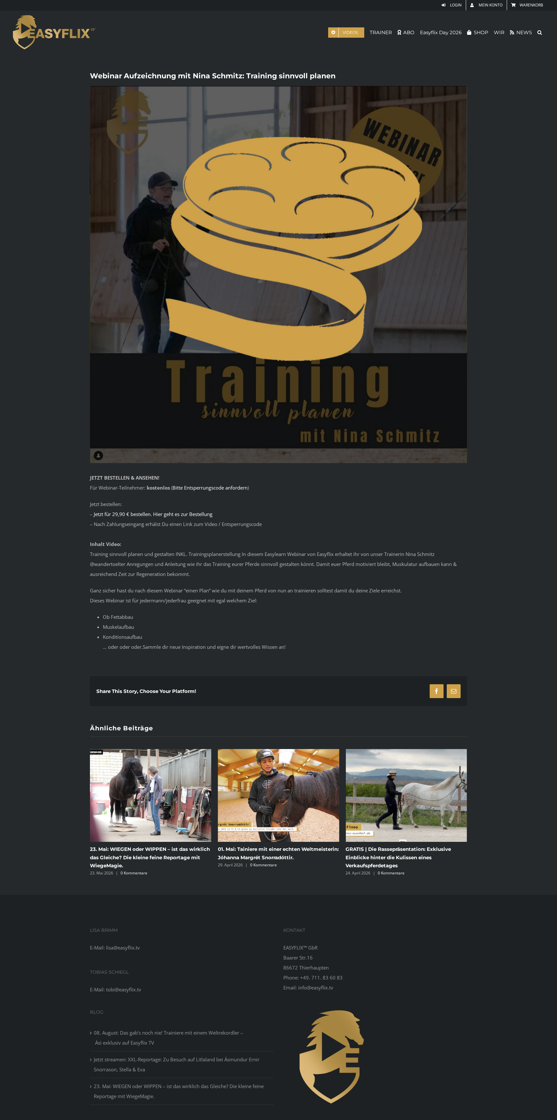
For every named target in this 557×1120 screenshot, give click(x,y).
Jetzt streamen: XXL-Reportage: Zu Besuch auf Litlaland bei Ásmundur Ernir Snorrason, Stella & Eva (176, 1064)
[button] (539, 32)
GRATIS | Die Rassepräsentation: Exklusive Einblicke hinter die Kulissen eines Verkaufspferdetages (270, 857)
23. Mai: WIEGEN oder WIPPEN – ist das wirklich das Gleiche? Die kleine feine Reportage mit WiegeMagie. (179, 1091)
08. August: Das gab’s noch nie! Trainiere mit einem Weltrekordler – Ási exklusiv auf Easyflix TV (390, 857)
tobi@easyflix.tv (123, 989)
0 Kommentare (135, 865)
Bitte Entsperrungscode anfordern (210, 487)
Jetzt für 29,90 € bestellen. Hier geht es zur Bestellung (153, 514)
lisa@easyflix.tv (123, 947)
